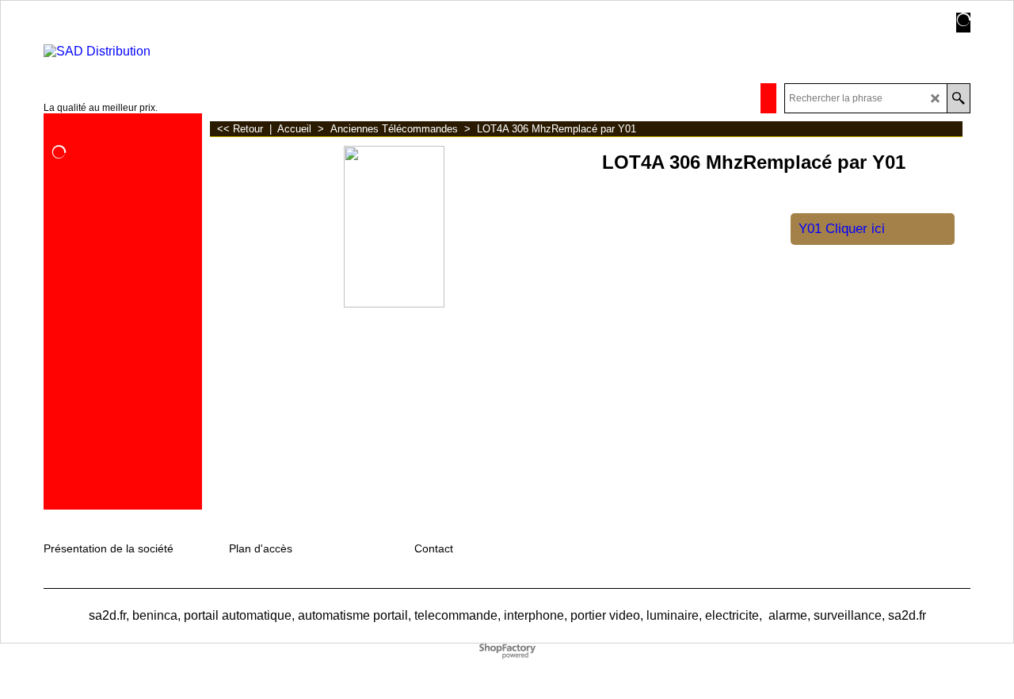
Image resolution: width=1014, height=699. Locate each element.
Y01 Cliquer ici (842, 228)
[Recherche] (958, 98)
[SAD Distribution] (136, 51)
